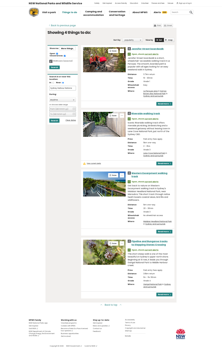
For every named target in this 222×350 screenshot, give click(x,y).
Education (134, 3)
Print (159, 25)
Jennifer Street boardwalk (147, 48)
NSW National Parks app (38, 323)
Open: (53, 53)
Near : (59, 82)
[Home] (34, 12)
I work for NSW (89, 346)
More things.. (67, 48)
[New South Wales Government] (180, 334)
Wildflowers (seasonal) (63, 61)
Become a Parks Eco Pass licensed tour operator (74, 329)
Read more (163, 103)
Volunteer (145, 3)
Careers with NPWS (68, 326)
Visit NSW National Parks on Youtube (42, 346)
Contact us (97, 328)
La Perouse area (150, 91)
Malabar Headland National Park (157, 221)
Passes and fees (158, 3)
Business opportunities (70, 333)
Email (169, 25)
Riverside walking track (145, 113)
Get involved (66, 336)
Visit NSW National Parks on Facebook (31, 346)
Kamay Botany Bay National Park (154, 92)
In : (50, 82)
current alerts (151, 54)
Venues (170, 3)
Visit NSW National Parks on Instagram (36, 346)
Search (54, 67)
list (160, 40)
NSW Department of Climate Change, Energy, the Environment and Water (41, 333)
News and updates (100, 326)
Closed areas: (56, 56)
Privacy (128, 325)
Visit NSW (32, 328)
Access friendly (121, 3)
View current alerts (94, 163)
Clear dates (71, 120)
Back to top (111, 304)
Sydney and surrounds (153, 96)
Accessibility (130, 320)
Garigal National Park (152, 284)
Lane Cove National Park (154, 153)
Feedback (97, 331)
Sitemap (128, 331)
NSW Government (73, 346)
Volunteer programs (69, 323)
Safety (96, 3)
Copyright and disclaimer (135, 328)
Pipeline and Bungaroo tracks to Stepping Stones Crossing (149, 243)
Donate (128, 336)
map (170, 40)
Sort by (117, 40)
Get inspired (107, 3)
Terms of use (130, 322)
